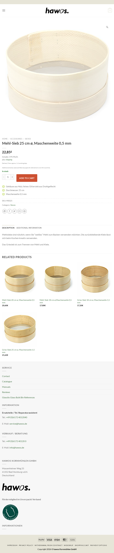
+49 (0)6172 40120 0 (16, 441)
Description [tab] (8, 228)
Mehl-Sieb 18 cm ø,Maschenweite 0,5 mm (56, 301)
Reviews (6, 392)
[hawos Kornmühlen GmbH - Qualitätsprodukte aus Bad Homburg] (57, 10)
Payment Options (98, 545)
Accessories (16, 139)
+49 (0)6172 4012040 (16, 417)
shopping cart (82, 545)
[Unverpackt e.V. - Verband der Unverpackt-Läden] (10, 512)
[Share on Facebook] (9, 211)
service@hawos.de (18, 423)
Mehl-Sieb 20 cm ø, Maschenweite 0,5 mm (18, 301)
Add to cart (26, 178)
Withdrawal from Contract (49, 545)
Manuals (6, 386)
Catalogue (7, 381)
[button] (3, 10)
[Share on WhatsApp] (4, 211)
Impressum (12, 545)
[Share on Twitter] (14, 211)
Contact (6, 376)
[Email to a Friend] (19, 211)
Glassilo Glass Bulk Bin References (18, 397)
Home (5, 139)
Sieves (28, 139)
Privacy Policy (26, 545)
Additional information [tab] (29, 228)
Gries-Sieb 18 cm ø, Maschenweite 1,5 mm (93, 301)
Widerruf (68, 545)
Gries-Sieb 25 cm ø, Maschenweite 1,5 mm (18, 351)
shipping (9, 159)
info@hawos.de (16, 447)
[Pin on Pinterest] (24, 211)
